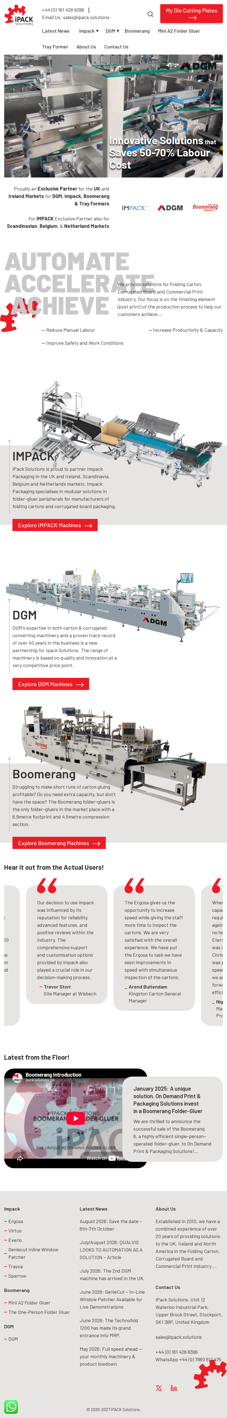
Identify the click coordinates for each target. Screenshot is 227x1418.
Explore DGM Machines (46, 684)
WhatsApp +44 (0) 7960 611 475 (188, 1359)
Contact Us (116, 46)
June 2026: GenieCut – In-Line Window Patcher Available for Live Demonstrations (112, 1299)
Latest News (55, 31)
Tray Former (55, 46)
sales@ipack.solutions (179, 1337)
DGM (110, 31)
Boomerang (137, 31)
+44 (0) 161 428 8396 (63, 10)
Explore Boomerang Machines (54, 843)
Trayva (15, 1266)
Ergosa (15, 1221)
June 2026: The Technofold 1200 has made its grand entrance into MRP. (109, 1327)
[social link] (158, 1387)
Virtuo (15, 1230)
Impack (87, 31)
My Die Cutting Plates (191, 10)
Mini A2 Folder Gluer (179, 31)
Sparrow (17, 1276)
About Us (86, 46)
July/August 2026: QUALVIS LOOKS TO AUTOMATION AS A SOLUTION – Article (111, 1249)
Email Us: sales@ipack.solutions (75, 17)
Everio (15, 1240)
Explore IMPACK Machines (50, 525)
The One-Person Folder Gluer (39, 1312)
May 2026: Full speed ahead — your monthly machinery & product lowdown (111, 1356)
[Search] (150, 13)
